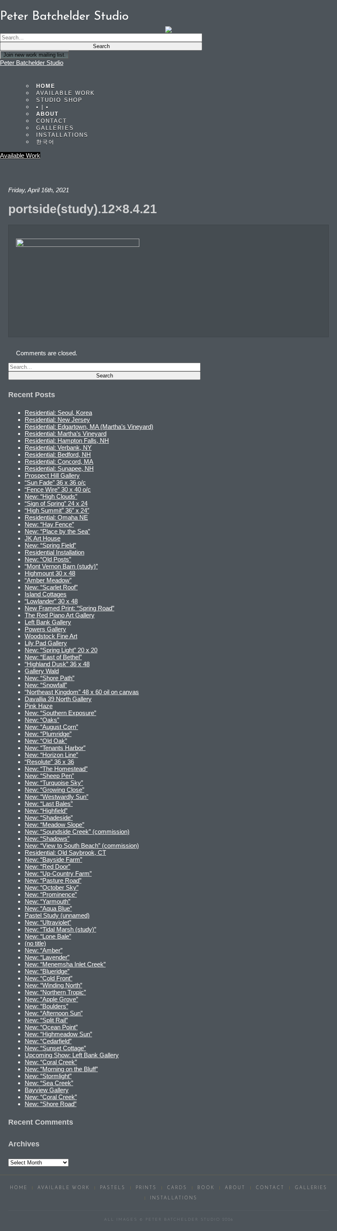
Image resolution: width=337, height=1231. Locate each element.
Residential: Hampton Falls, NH (67, 440)
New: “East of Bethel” (53, 656)
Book (206, 1188)
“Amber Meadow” (48, 580)
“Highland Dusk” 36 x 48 (57, 663)
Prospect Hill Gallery (52, 475)
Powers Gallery (45, 629)
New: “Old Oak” (46, 740)
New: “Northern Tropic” (55, 992)
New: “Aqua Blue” (48, 908)
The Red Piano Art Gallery (60, 615)
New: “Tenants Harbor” (55, 747)
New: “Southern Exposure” (60, 712)
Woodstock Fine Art (51, 636)
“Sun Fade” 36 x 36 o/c (55, 482)
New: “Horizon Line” (51, 754)
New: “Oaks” (42, 719)
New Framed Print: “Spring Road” (69, 608)
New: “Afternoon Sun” (54, 1013)
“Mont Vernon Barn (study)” (61, 566)
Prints (146, 1188)
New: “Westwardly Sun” (56, 796)
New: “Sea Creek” (49, 1082)
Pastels (112, 1188)
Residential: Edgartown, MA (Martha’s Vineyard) (89, 426)
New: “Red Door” (47, 866)
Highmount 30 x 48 (50, 573)
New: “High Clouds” (51, 496)
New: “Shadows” (47, 838)
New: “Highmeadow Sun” (58, 1034)
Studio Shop (59, 100)
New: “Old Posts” (48, 559)
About (235, 1188)
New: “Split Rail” (46, 1020)
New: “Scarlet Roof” (51, 587)
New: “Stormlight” (48, 1075)
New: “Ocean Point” (51, 1027)
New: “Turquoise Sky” (54, 782)
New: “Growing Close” (54, 789)
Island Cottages (46, 594)
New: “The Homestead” (56, 768)
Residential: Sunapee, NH (59, 468)
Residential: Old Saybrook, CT (65, 852)
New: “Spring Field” (50, 545)
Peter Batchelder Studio (31, 62)
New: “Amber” (43, 950)
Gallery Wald (42, 670)
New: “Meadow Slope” (54, 824)
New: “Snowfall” (46, 684)
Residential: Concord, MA (59, 461)
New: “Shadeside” (49, 817)
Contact (270, 1188)
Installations (62, 135)
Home (19, 1188)
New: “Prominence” (51, 894)
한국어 (45, 142)
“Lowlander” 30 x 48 (51, 601)
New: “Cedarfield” (48, 1041)
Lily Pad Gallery (46, 643)
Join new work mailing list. (34, 55)
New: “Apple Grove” (51, 999)
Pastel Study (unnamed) (57, 915)
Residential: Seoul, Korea (58, 412)
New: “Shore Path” (49, 677)
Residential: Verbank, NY (58, 447)
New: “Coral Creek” (51, 1061)
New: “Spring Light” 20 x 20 (61, 650)
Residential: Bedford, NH (58, 454)
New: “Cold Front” (48, 978)
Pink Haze (39, 705)
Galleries (311, 1188)
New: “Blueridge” (47, 971)
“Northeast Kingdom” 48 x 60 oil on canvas (82, 691)
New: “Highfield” (46, 810)
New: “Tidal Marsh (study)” (60, 929)
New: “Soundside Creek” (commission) (77, 831)
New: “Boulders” (46, 1006)
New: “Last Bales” (49, 803)
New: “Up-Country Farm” (58, 873)
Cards (177, 1188)
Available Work (20, 155)
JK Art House (42, 538)
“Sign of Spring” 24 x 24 (56, 503)
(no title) (35, 943)
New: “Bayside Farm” (53, 859)
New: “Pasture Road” (53, 880)
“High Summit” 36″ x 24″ (57, 510)
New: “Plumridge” (48, 733)
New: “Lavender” (47, 957)
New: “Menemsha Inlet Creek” (65, 964)
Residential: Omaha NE (56, 517)
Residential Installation (54, 552)
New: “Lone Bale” (48, 936)
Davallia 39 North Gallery (58, 698)
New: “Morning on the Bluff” (61, 1068)
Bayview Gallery (47, 1089)
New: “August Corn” (51, 726)
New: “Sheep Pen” (49, 775)
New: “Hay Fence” (49, 524)
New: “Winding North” (53, 985)
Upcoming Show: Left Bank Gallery (72, 1055)
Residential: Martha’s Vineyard (65, 433)
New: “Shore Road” (50, 1103)
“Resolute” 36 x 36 (49, 761)
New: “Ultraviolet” (48, 922)
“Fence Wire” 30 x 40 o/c (58, 489)
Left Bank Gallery (48, 622)
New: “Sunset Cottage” (55, 1048)
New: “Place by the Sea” (57, 531)
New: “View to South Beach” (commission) (82, 845)
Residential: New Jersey (57, 419)
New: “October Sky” (51, 887)
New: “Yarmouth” (47, 901)
